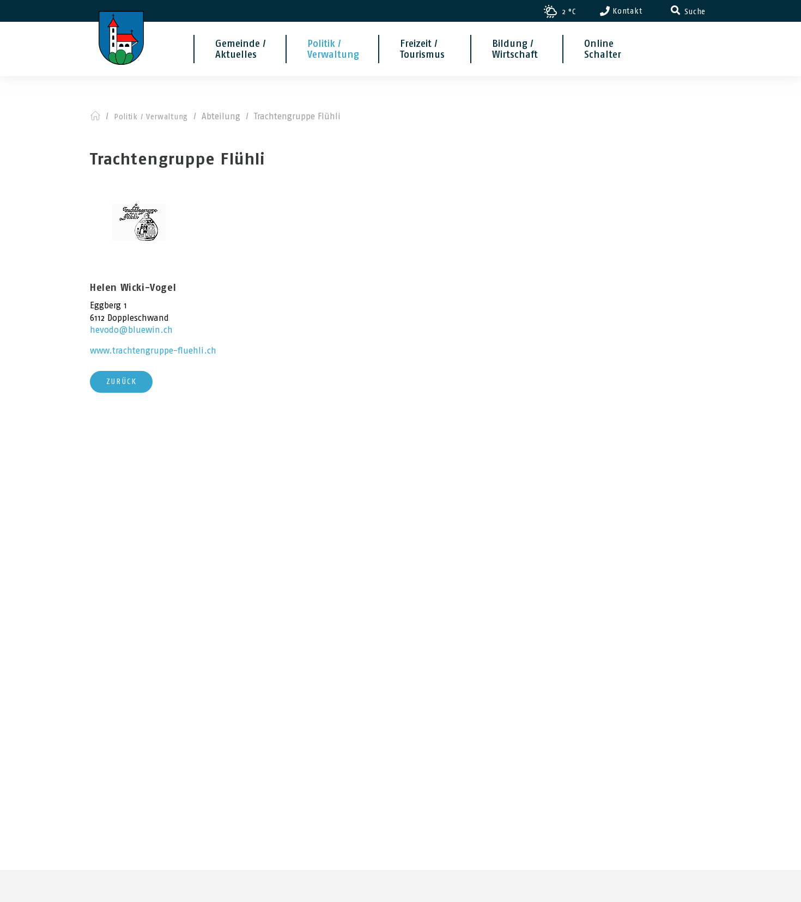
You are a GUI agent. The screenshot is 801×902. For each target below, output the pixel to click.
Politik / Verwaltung (333, 49)
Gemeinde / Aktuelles (240, 49)
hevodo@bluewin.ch (131, 330)
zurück (121, 381)
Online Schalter (602, 49)
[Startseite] (121, 24)
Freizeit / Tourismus (422, 49)
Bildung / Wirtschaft (515, 49)
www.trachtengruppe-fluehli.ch (153, 350)
